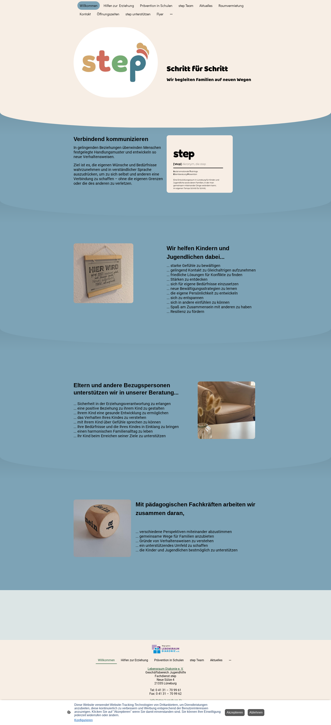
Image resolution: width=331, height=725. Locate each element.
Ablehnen (256, 712)
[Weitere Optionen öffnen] (171, 14)
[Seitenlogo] (166, 649)
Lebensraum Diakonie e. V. (165, 669)
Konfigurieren (83, 720)
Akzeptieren (235, 712)
